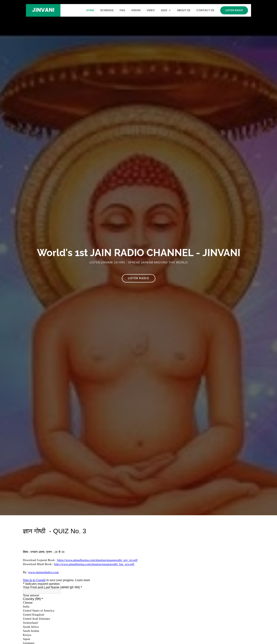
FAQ (122, 10)
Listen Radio (234, 10)
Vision (136, 10)
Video (151, 10)
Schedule (107, 10)
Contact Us (205, 10)
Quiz (164, 10)
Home (90, 10)
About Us (183, 10)
